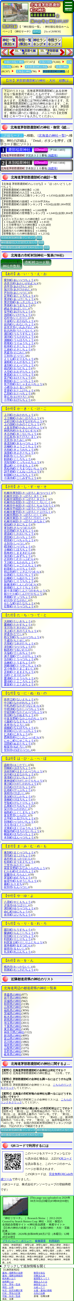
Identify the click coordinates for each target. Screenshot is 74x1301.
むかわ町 (19, 871)
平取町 (19, 802)
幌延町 (19, 834)
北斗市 (15, 824)
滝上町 (21, 631)
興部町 (19, 381)
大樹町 (18, 621)
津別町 (18, 646)
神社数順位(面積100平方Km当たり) (22, 247)
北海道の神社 (23, 71)
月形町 (19, 643)
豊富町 (19, 684)
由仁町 (16, 911)
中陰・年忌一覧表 (11, 1296)
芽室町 (18, 877)
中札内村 (22, 705)
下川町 (19, 562)
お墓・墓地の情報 (43, 1290)
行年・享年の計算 (11, 1293)
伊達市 (13, 634)
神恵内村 (21, 430)
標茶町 (19, 540)
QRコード (65, 1158)
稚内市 (18, 966)
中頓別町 (23, 712)
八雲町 (18, 902)
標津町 (18, 546)
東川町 (21, 783)
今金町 (19, 321)
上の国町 (22, 424)
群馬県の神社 (12, 1019)
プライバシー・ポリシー (17, 1240)
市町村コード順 (37, 262)
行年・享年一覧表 (11, 1284)
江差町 (18, 349)
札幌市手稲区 (26, 508)
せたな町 (19, 603)
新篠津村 (21, 584)
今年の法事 (39, 1293)
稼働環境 (40, 1240)
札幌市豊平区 (28, 512)
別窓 (39, 237)
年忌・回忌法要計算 (12, 1290)
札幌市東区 (25, 518)
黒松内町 (23, 468)
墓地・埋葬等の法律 (12, 1273)
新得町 (19, 587)
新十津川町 (25, 590)
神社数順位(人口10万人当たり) (19, 242)
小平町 (18, 400)
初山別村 (22, 571)
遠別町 (19, 365)
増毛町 (18, 855)
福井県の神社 (12, 1045)
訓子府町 (22, 471)
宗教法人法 (39, 1275)
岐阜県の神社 (12, 1054)
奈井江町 (19, 699)
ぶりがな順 (11, 262)
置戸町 (18, 377)
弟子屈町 (21, 656)
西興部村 (22, 737)
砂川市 (16, 600)
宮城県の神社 (12, 1001)
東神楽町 (23, 780)
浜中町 (19, 774)
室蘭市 (16, 874)
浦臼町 (19, 333)
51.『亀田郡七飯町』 (25, 52)
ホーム (37, 31)
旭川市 (18, 289)
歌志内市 (19, 330)
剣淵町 (19, 474)
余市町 (18, 914)
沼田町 (18, 743)
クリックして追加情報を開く (24, 1266)
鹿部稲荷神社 (19, 150)
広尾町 (18, 806)
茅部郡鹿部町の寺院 (36, 66)
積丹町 (21, 565)
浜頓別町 (23, 771)
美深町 (18, 796)
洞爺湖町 (21, 665)
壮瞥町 (19, 606)
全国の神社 (62, 66)
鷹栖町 (18, 624)
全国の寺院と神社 (14, 62)
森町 (13, 884)
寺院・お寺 (8, 1287)
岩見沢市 (19, 327)
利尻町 (18, 939)
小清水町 (21, 478)
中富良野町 (23, 718)
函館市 (16, 765)
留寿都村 (18, 945)
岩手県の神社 (12, 997)
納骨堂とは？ (40, 1284)
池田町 (18, 314)
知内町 (19, 581)
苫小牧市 (19, 668)
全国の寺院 (45, 62)
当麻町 (18, 662)
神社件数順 (11, 266)
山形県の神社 (12, 1007)
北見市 (15, 440)
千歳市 (15, 640)
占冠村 (19, 559)
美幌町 (18, 799)
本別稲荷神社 (19, 163)
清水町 (18, 556)
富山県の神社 (12, 1038)
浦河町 (19, 336)
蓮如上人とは (40, 1281)
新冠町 (21, 731)
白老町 (19, 574)
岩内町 (19, 324)
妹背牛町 (21, 880)
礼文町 (18, 951)
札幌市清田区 (26, 499)
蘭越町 (19, 933)
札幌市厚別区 (28, 493)
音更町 (19, 390)
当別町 (19, 659)
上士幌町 (22, 418)
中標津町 (22, 709)
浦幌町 (19, 340)
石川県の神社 (12, 1042)
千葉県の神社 (12, 1026)
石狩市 (16, 318)
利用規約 (54, 1240)
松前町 (19, 861)
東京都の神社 (12, 1029)
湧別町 (19, 908)
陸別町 (19, 936)
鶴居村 (16, 649)
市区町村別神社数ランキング (18, 237)
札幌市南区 (25, 521)
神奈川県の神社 (14, 1032)
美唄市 (15, 793)
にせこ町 (19, 740)
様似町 (18, 524)
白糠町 (19, 578)
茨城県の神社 (12, 1013)
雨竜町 (19, 343)
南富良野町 (25, 868)
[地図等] (52, 155)
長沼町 (19, 715)
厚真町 (18, 305)
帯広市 (16, 396)
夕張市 (16, 905)
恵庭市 (15, 352)
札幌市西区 (23, 515)
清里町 (19, 452)
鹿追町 (19, 533)
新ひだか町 (23, 593)
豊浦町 (19, 678)
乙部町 (18, 393)
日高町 (18, 787)
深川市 (16, 809)
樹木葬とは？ (9, 1278)
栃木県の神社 (12, 1016)
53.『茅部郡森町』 (49, 52)
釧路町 (18, 459)
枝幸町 (18, 346)
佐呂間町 (19, 530)
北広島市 (21, 437)
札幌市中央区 (29, 505)
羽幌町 (18, 768)
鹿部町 (18, 537)
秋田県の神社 (12, 1004)
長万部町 (23, 384)
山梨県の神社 (12, 1048)
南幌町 (19, 727)
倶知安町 (22, 462)
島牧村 (18, 553)
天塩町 (18, 652)
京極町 (21, 446)
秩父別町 (22, 637)
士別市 (15, 543)
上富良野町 (23, 427)
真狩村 (18, 858)
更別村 (18, 527)
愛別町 (19, 280)
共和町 (19, 449)
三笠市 (15, 865)
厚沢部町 (21, 302)
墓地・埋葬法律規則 (12, 1275)
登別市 (18, 750)
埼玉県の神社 (12, 1022)
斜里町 (18, 568)
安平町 (18, 311)
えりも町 (19, 359)
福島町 (19, 812)
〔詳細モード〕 (11, 135)
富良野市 (16, 815)
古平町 (19, 818)
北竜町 (21, 828)
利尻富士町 (23, 942)
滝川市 (16, 627)
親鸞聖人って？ (42, 1278)
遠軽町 (19, 362)
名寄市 (15, 724)
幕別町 (19, 852)
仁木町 (16, 734)
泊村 (15, 675)
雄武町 (18, 368)
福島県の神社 (12, 1010)
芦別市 (16, 292)
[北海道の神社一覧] (52, 135)
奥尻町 (19, 374)
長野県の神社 (12, 1051)
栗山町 (19, 465)
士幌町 (18, 549)
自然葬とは (8, 1281)
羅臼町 (18, 929)
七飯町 (18, 721)
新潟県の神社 (12, 1035)
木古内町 (21, 434)
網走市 (16, 308)
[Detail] (41, 149)
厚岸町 (19, 299)
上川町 (19, 414)
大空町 (19, 371)
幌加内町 (22, 831)
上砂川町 (23, 421)
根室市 (15, 746)
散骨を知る (39, 1273)
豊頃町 (19, 681)
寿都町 (18, 597)
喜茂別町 (21, 443)
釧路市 (15, 455)
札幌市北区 (23, 496)
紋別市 (16, 887)
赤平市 (16, 286)
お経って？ (39, 1287)
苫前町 (19, 672)
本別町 (19, 837)
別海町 (19, 821)
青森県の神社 (12, 994)
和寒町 (19, 969)
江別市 (15, 355)
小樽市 (15, 387)
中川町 (19, 702)
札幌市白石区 (28, 502)
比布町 (18, 790)
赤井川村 (21, 283)
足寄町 (19, 295)
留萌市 (15, 948)
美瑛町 (18, 777)
